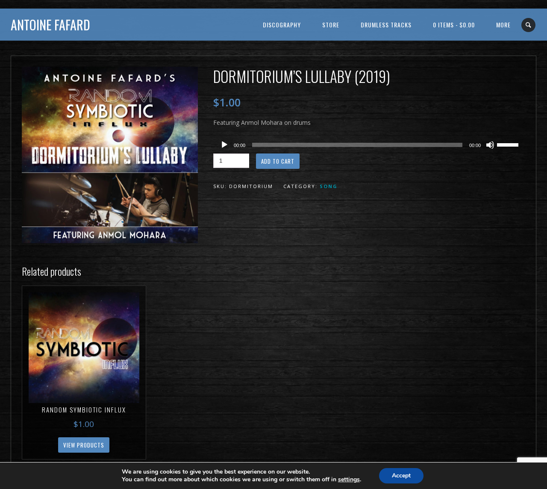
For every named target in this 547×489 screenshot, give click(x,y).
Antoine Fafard (50, 24)
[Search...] (528, 25)
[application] (369, 144)
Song (329, 186)
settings (349, 479)
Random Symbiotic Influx (84, 409)
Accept (401, 475)
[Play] (224, 145)
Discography (282, 24)
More (503, 24)
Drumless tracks (386, 24)
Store (330, 24)
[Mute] (490, 145)
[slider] (509, 144)
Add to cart (277, 161)
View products (83, 445)
